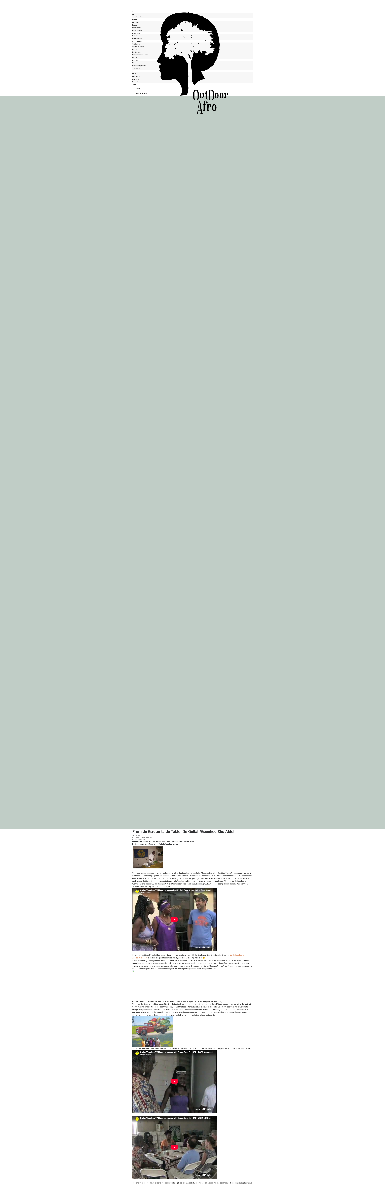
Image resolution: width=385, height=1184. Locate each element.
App (133, 14)
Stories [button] (135, 60)
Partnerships (136, 28)
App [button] (133, 11)
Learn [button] (134, 20)
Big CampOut (136, 52)
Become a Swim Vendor (140, 55)
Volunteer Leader (138, 36)
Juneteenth (136, 68)
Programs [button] (136, 33)
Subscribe (135, 82)
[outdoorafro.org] (192, 5)
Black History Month (139, 66)
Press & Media (137, 30)
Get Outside (136, 44)
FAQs (134, 74)
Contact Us (136, 76)
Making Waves (137, 38)
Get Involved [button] (137, 41)
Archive (137, 837)
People (134, 25)
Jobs (134, 85)
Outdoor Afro (140, 839)
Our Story (135, 22)
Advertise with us (138, 17)
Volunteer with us (138, 47)
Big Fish (134, 49)
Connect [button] (135, 71)
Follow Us (135, 79)
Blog (133, 63)
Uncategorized (146, 837)
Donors (134, 57)
